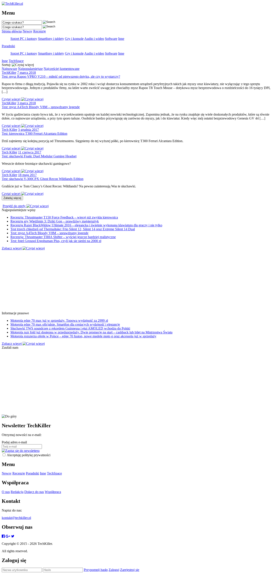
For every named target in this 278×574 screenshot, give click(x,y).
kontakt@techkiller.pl (16, 518)
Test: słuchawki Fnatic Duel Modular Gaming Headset (39, 156)
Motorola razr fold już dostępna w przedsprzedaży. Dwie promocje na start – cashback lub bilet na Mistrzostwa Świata (91, 332)
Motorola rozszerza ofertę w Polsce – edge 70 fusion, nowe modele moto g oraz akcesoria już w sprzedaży (83, 336)
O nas (6, 492)
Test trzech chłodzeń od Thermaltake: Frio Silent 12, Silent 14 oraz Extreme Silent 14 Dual (72, 229)
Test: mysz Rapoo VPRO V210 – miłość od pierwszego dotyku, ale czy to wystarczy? (61, 76)
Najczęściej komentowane (61, 69)
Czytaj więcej (11, 99)
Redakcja (17, 492)
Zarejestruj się (129, 570)
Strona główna (12, 31)
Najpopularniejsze (30, 69)
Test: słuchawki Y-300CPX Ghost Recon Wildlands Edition (42, 179)
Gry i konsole (74, 38)
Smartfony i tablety (51, 38)
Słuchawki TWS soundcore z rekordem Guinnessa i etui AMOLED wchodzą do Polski (70, 328)
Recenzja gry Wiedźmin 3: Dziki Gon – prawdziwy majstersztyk (54, 221)
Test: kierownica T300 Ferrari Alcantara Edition (34, 133)
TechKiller (9, 72)
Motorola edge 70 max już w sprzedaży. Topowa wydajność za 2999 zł (59, 320)
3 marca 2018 (26, 103)
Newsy (27, 31)
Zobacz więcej (12, 248)
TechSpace (16, 61)
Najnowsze (9, 69)
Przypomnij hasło (96, 570)
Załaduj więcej (12, 198)
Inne (121, 38)
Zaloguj (114, 570)
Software (111, 38)
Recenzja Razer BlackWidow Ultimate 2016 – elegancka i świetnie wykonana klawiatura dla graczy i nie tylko (86, 225)
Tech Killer (9, 129)
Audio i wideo (94, 38)
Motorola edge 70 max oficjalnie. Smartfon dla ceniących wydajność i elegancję (65, 324)
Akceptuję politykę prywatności (28, 455)
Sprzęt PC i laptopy (23, 38)
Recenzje (39, 31)
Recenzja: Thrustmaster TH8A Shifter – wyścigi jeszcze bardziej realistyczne (63, 237)
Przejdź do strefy (14, 206)
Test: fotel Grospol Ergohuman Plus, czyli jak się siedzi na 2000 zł (55, 241)
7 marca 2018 (26, 72)
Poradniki (8, 46)
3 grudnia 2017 (28, 129)
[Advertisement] (132, 280)
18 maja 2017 (27, 175)
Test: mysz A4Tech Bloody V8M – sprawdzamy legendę (41, 107)
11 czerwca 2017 (29, 152)
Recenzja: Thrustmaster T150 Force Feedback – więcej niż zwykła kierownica (64, 217)
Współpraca (53, 492)
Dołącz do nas (34, 492)
